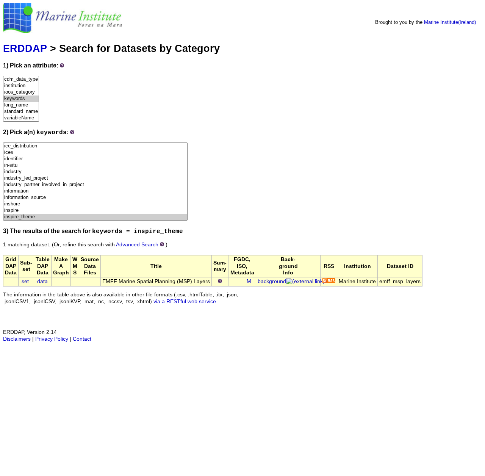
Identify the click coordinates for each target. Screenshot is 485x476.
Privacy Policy (51, 339)
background (272, 281)
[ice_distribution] (95, 146)
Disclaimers (17, 339)
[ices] (95, 152)
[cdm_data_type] (21, 79)
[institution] (21, 86)
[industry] (95, 172)
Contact (82, 339)
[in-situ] (95, 165)
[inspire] (95, 210)
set (25, 281)
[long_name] (21, 105)
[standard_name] (21, 111)
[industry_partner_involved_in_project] (95, 185)
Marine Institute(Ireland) (450, 22)
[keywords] (21, 99)
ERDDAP (25, 48)
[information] (95, 191)
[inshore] (95, 204)
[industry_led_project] (95, 178)
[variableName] (21, 118)
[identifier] (95, 159)
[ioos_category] (21, 92)
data (42, 281)
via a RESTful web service (184, 301)
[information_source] (95, 197)
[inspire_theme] (95, 217)
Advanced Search (137, 244)
